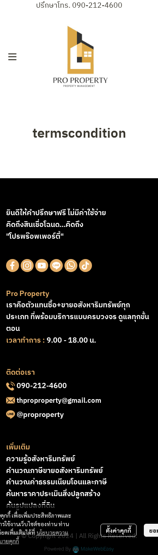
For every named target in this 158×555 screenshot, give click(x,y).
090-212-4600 (42, 386)
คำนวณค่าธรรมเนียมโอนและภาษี (56, 482)
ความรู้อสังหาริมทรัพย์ (40, 459)
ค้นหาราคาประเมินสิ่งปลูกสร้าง (53, 494)
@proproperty (40, 415)
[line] (56, 265)
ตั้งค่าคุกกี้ (118, 530)
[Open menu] (12, 57)
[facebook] (12, 265)
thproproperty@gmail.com (59, 400)
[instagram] (27, 265)
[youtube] (41, 265)
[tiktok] (85, 265)
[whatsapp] (70, 265)
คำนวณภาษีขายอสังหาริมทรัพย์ (54, 471)
